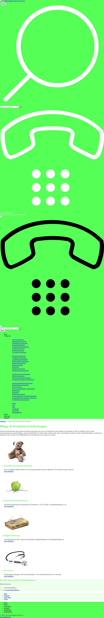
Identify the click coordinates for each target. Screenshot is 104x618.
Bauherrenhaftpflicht (18, 363)
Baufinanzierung (17, 365)
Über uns (7, 416)
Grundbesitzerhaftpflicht (20, 359)
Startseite (3, 421)
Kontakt (6, 418)
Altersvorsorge (17, 387)
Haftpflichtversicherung (19, 343)
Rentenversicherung (18, 394)
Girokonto (15, 409)
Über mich (7, 597)
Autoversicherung (18, 339)
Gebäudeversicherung (19, 358)
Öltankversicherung (18, 369)
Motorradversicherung (19, 341)
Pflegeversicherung (18, 376)
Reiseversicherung (18, 350)
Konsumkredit (16, 412)
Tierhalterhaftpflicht (18, 345)
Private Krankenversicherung (21, 378)
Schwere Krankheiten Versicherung (23, 389)
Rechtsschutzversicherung (20, 347)
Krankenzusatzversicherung (21, 374)
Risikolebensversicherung (20, 385)
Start (5, 334)
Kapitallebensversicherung (20, 400)
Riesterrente (16, 390)
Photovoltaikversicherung (20, 361)
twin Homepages (5, 617)
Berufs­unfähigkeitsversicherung (22, 383)
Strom (14, 403)
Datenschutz (8, 612)
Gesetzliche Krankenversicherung (23, 380)
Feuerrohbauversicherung (20, 370)
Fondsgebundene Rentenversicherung (24, 398)
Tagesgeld (15, 410)
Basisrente (15, 392)
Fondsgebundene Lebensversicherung (24, 396)
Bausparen (15, 367)
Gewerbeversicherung (19, 352)
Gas (13, 405)
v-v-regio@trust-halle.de (11, 590)
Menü (2, 330)
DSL (13, 407)
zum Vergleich (9, 471)
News (6, 414)
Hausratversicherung (18, 356)
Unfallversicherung (18, 349)
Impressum (7, 610)
